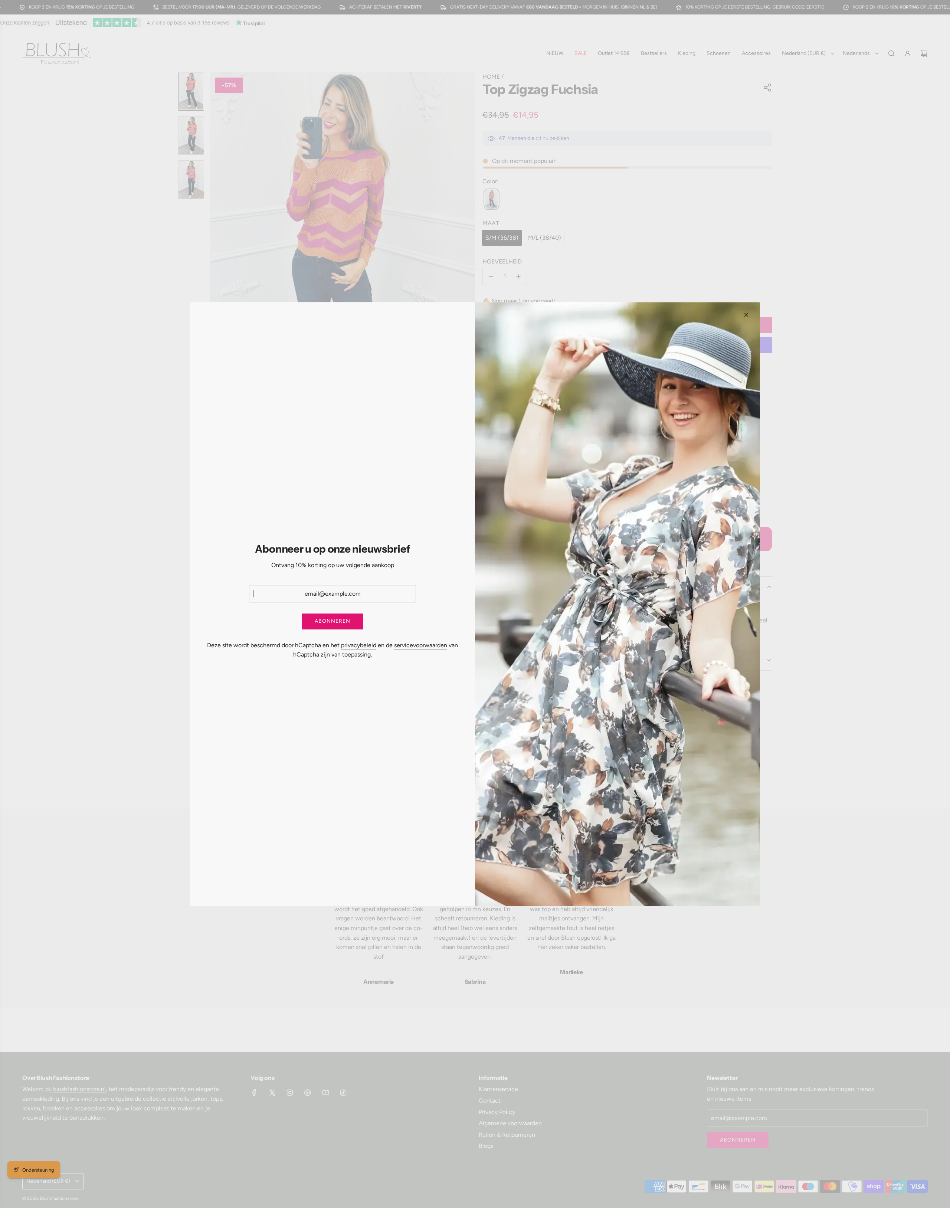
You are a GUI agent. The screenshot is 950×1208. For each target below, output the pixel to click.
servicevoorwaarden (420, 645)
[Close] (746, 315)
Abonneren (332, 621)
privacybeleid (358, 645)
